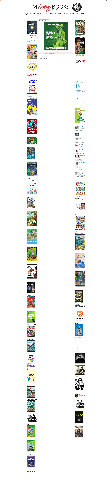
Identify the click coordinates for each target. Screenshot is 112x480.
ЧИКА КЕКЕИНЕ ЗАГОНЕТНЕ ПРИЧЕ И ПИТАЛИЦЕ (82, 163)
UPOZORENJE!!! (31, 16)
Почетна (27, 16)
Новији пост (40, 78)
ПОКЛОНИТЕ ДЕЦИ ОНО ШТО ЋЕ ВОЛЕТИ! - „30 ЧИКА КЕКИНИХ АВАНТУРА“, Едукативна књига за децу (82, 156)
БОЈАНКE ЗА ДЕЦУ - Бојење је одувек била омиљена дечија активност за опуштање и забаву (82, 173)
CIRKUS (77, 89)
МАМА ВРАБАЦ (78, 86)
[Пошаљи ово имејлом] (50, 53)
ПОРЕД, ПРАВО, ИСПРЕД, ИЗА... (81, 144)
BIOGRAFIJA (35, 16)
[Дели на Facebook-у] (53, 53)
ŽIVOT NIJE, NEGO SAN (79, 97)
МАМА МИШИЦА (78, 87)
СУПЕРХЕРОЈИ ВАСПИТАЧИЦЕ (81, 150)
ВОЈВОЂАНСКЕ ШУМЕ (79, 90)
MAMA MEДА (77, 84)
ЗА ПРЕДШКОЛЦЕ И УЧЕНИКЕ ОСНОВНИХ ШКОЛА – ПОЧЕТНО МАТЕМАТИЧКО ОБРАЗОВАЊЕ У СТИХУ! (82, 138)
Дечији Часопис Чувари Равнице (78, 349)
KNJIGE (39, 16)
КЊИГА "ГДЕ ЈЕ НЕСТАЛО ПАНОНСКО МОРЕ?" (82, 127)
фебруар (77, 98)
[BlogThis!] (51, 53)
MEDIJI (49, 16)
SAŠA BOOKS (81, 394)
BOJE (76, 88)
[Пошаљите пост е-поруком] (49, 53)
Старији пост (71, 78)
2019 (76, 99)
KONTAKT (52, 16)
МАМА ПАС (77, 85)
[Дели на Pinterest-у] (54, 53)
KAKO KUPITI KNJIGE (44, 16)
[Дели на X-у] (52, 53)
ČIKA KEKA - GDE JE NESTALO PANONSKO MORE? (82, 167)
